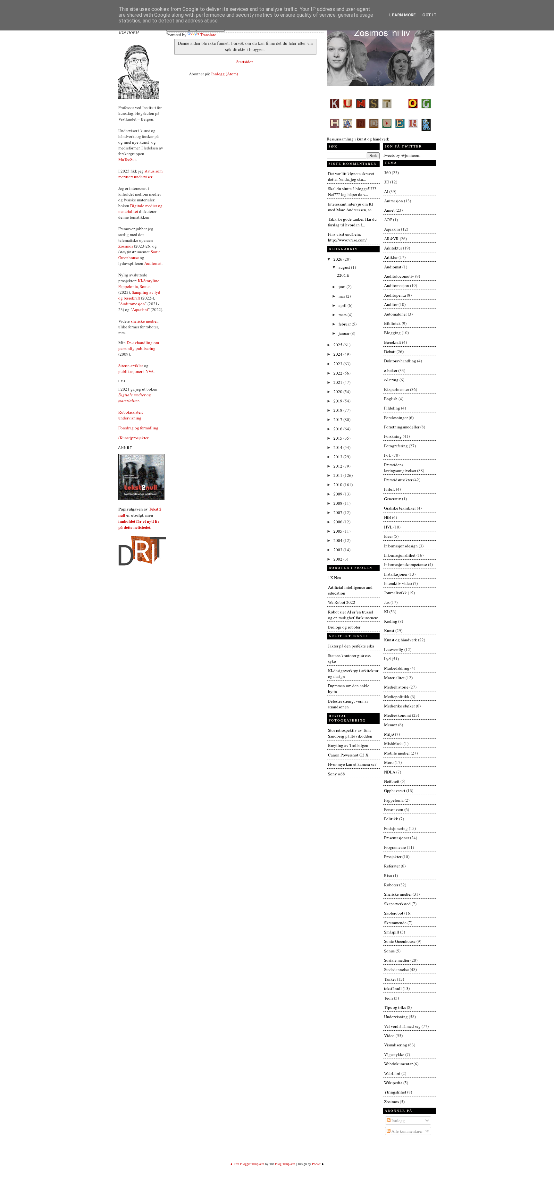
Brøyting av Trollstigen (348, 745)
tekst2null (393, 988)
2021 (338, 382)
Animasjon (393, 201)
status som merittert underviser (140, 174)
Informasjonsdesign (401, 546)
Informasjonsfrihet (400, 555)
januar (344, 333)
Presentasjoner (396, 838)
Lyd (387, 659)
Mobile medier (397, 753)
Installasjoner (395, 574)
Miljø (389, 734)
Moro (389, 762)
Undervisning (396, 1016)
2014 (338, 447)
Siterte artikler (130, 365)
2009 (338, 494)
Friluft (389, 489)
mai (342, 296)
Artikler (391, 257)
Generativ (392, 499)
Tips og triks (395, 1007)
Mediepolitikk (396, 696)
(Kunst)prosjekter (133, 438)
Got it (429, 15)
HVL (388, 527)
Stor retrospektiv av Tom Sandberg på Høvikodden (350, 733)
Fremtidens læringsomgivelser (400, 467)
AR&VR (391, 238)
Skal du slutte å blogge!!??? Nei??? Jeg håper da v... (352, 191)
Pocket (316, 1164)
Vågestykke (394, 1054)
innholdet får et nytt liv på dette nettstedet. (139, 524)
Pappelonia (128, 286)
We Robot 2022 (341, 602)
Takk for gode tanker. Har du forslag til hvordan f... (352, 222)
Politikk (391, 819)
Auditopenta (395, 295)
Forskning (393, 436)
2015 (338, 438)
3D (386, 182)
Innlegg (397, 1120)
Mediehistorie (396, 687)
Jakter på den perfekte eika (351, 646)
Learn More (402, 15)
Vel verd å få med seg (402, 1026)
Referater (392, 866)
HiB (387, 517)
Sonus (145, 286)
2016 (338, 429)
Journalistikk (395, 593)
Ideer (388, 536)
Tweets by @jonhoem (401, 155)
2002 (338, 559)
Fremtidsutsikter (398, 480)
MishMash (393, 743)
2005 (338, 531)
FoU (387, 455)
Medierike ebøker (399, 706)
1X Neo (334, 577)
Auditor (391, 304)
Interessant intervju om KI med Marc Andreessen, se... (351, 207)
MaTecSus (127, 159)
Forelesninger (396, 417)
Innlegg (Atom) (224, 74)
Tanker (390, 979)
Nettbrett (391, 781)
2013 (338, 457)
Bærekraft (392, 342)
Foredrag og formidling (138, 428)
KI (386, 611)
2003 (338, 550)
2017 (338, 419)
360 (387, 172)
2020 (338, 391)
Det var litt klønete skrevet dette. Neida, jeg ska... (351, 176)
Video (389, 1035)
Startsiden (245, 61)
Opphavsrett (394, 790)
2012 (338, 466)
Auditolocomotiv (399, 276)
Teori (388, 998)
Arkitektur (393, 248)
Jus (387, 602)
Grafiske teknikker (400, 508)
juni (343, 287)
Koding (390, 621)
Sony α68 (336, 774)
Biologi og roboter (344, 627)
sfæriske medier (144, 321)
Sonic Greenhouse (400, 941)
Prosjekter (392, 856)
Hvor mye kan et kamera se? (352, 764)
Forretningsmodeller (401, 427)
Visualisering (395, 1045)
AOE (388, 220)
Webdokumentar (398, 1064)
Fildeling (392, 408)
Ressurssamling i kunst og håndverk (358, 139)
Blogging (392, 332)
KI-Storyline (148, 280)
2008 (338, 503)
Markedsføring (396, 668)
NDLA (389, 772)
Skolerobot (393, 913)
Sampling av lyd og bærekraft (139, 295)
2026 (338, 259)
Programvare (395, 847)
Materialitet (394, 677)
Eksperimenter (396, 389)
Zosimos (125, 246)
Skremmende (395, 922)
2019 (338, 401)
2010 (338, 484)
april (343, 305)
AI (386, 191)
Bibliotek (392, 323)
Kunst (389, 630)
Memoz (390, 725)
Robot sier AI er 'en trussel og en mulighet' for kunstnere (353, 615)
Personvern (393, 809)
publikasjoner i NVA (136, 371)
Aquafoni (140, 309)
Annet (389, 210)
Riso (388, 875)
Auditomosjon (132, 304)
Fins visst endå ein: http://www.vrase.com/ (347, 237)
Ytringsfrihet (395, 1092)
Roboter (391, 885)
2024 (338, 354)
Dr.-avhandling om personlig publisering (138, 345)
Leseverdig (393, 649)
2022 (338, 373)
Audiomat (153, 263)
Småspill (391, 932)
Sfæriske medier (398, 894)
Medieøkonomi (397, 715)
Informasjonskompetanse (405, 564)
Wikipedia (393, 1083)
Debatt (390, 351)
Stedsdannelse (396, 969)
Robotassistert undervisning (130, 415)
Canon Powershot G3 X (348, 755)
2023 (338, 364)
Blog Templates (285, 1164)
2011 (338, 475)
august (345, 267)
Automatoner (395, 314)
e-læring (391, 380)
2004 (338, 540)
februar (345, 324)
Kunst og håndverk (400, 640)
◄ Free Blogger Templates (247, 1164)
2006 (338, 522)
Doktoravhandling (400, 361)
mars (343, 314)
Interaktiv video (398, 583)
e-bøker (390, 370)
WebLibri (392, 1073)
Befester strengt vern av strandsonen (348, 704)
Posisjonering (396, 828)
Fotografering (396, 446)
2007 (338, 512)
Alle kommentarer (406, 1131)
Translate (208, 35)
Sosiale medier (396, 960)
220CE (343, 275)
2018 (338, 410)
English (391, 398)
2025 (338, 345)
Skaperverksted (397, 904)
